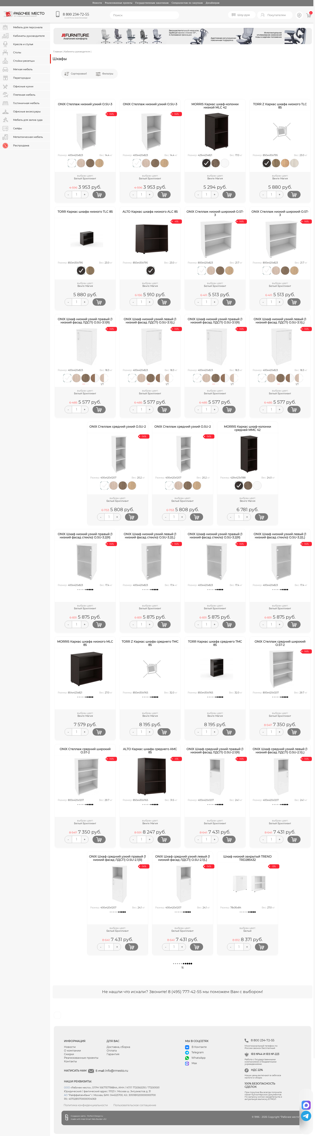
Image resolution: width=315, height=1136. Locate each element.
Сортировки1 (79, 73)
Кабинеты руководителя (77, 51)
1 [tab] (84, 386)
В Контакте (199, 1047)
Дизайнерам (213, 3)
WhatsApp (198, 1057)
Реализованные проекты (118, 3)
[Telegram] (306, 1116)
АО (66, 1095)
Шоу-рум (243, 15)
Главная (57, 51)
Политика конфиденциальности (86, 1105)
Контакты (70, 1061)
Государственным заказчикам (152, 3)
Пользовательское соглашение (134, 1105)
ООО (67, 1087)
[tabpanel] (67, 378)
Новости (97, 3)
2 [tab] (87, 386)
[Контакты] (299, 18)
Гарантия (113, 1054)
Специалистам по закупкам (187, 3)
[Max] (306, 1104)
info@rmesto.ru (116, 1070)
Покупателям (276, 15)
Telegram (197, 1052)
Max (194, 1063)
